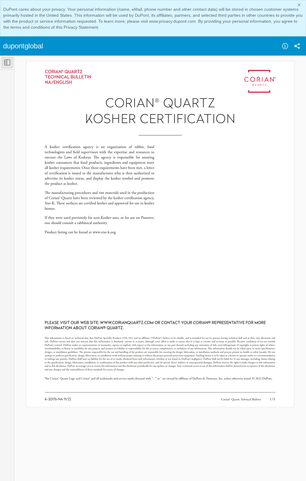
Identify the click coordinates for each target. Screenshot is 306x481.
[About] (285, 46)
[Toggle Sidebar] (7, 62)
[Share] (297, 46)
